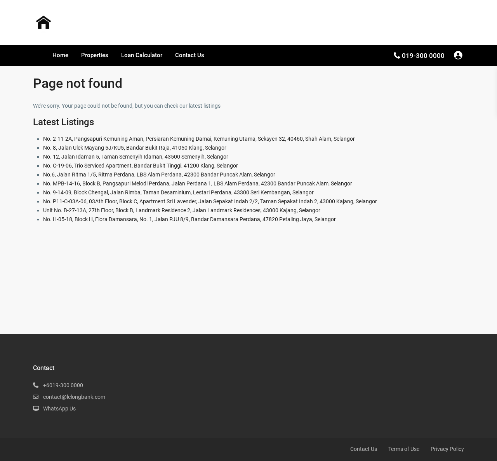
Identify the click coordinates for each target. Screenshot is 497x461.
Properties (94, 55)
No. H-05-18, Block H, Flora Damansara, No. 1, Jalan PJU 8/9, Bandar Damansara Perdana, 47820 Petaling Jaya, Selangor (189, 219)
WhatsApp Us (59, 408)
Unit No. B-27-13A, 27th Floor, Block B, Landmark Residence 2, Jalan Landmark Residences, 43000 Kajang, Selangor (181, 210)
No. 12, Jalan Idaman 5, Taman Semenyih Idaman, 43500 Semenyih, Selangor (135, 157)
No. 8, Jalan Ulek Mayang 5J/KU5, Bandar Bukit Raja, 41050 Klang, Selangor (134, 148)
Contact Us (189, 55)
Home (60, 55)
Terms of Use (403, 449)
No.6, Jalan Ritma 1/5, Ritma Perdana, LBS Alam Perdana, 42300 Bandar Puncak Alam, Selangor (159, 174)
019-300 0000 (423, 55)
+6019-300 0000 (63, 385)
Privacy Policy (447, 449)
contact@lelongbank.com (74, 397)
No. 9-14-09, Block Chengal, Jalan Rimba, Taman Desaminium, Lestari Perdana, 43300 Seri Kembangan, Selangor (178, 192)
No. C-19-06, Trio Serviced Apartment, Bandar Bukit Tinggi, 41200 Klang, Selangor (140, 165)
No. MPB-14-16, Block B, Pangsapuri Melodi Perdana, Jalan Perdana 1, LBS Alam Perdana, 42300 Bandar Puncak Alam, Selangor (197, 183)
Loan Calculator (141, 55)
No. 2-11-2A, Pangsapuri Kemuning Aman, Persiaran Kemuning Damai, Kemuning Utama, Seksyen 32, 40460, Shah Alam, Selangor (199, 139)
